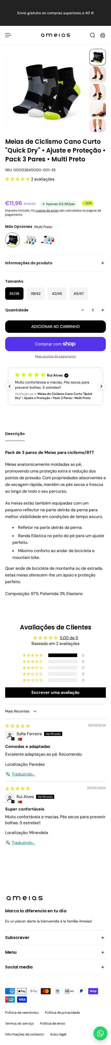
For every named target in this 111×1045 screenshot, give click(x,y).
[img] (17, 726)
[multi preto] (12, 239)
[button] (18, 179)
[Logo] (55, 35)
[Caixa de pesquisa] (92, 35)
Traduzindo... (23, 774)
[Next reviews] (101, 386)
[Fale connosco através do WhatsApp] (100, 1033)
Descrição (15, 433)
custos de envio (47, 210)
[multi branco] (30, 239)
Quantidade (16, 310)
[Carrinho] (103, 35)
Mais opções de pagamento (55, 356)
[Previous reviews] (9, 386)
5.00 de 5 (69, 638)
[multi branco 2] (48, 239)
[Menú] (8, 35)
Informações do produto (28, 263)
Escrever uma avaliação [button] (55, 692)
